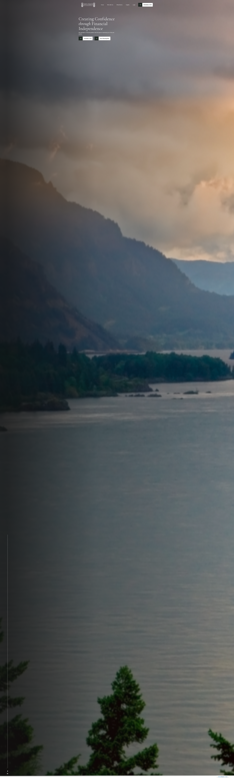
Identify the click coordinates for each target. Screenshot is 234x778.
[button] (102, 5)
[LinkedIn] (7, 773)
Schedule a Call (87, 38)
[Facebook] (7, 771)
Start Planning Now (104, 38)
